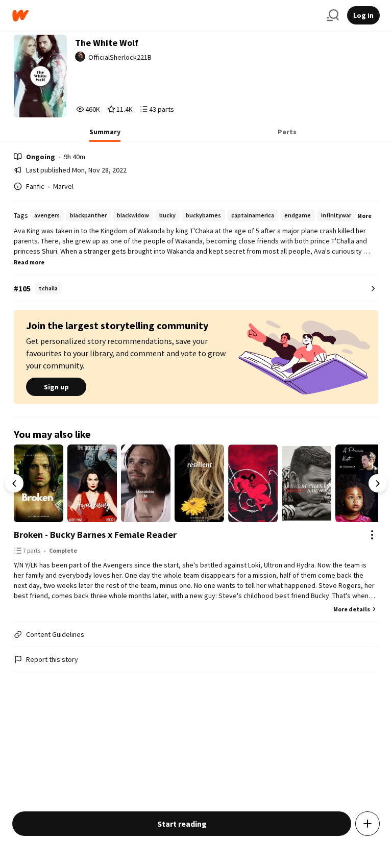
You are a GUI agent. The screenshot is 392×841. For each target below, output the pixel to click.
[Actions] (372, 534)
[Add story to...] (367, 823)
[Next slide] (378, 483)
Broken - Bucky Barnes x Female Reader (95, 534)
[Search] (333, 15)
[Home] (165, 15)
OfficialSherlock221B (120, 57)
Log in (363, 15)
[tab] (104, 135)
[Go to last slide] (14, 483)
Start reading (182, 824)
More (364, 215)
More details (351, 609)
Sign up (56, 386)
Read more (29, 262)
